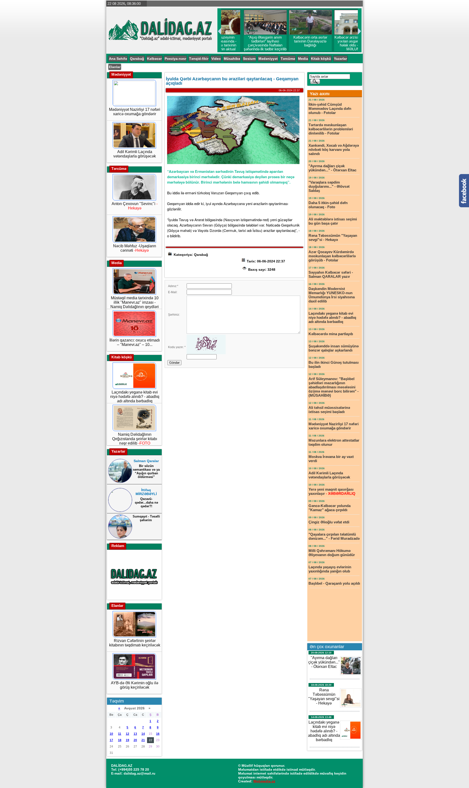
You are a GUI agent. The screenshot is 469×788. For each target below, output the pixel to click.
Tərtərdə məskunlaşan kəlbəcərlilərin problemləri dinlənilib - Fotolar (331, 129)
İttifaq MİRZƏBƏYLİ (146, 492)
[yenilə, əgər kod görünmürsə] (206, 353)
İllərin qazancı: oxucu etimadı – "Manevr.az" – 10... (134, 342)
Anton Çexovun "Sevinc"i (135, 206)
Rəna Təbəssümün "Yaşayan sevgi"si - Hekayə (333, 237)
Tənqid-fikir (198, 59)
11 (119, 734)
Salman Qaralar (146, 461)
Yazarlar (340, 59)
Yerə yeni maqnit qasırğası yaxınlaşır (332, 491)
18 (119, 740)
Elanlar (114, 67)
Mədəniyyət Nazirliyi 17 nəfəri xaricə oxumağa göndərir (134, 111)
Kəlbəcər (154, 59)
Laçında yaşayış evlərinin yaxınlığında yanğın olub (330, 569)
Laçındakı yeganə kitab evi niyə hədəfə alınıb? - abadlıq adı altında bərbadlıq (134, 396)
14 (143, 734)
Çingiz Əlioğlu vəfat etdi (329, 522)
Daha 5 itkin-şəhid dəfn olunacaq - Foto (328, 205)
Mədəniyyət (268, 59)
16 (158, 734)
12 (127, 734)
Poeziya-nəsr (175, 59)
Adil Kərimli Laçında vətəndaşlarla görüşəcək (134, 154)
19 (127, 740)
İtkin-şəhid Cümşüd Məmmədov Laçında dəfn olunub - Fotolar (330, 108)
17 (111, 740)
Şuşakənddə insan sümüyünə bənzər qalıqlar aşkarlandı (334, 348)
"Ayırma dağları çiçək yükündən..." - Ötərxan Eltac (332, 168)
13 (135, 734)
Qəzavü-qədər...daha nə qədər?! (146, 502)
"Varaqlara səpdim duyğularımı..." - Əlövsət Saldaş (329, 186)
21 (143, 740)
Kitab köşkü (321, 59)
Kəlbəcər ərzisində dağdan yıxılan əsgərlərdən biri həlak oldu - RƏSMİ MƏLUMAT (334, 43)
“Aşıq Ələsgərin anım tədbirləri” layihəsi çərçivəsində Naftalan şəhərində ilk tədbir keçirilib (243, 45)
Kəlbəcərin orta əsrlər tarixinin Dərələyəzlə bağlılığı (289, 41)
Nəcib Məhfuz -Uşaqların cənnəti (134, 248)
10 (111, 734)
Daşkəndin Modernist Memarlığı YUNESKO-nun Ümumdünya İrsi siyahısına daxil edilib (332, 295)
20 (135, 740)
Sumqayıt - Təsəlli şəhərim (146, 518)
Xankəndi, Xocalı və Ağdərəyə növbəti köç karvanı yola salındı (334, 149)
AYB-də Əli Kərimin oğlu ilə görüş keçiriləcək (134, 685)
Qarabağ (137, 59)
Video (216, 59)
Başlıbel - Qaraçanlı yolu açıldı (334, 583)
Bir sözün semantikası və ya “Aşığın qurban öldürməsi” (146, 471)
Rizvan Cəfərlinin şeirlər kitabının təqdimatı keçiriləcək (134, 643)
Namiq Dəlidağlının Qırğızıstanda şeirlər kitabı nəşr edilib (134, 438)
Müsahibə (232, 59)
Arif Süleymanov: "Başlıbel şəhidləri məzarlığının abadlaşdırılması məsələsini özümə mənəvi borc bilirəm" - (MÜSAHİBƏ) (334, 387)
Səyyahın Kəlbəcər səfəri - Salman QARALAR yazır (331, 274)
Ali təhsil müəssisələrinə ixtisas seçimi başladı (329, 409)
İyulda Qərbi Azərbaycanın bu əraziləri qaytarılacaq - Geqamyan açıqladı (232, 81)
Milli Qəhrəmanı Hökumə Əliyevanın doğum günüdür (332, 553)
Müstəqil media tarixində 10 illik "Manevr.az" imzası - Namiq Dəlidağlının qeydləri (134, 302)
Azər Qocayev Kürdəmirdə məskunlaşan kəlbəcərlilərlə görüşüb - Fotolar (332, 256)
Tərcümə (288, 59)
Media (303, 59)
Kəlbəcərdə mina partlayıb (331, 334)
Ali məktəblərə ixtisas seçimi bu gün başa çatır (333, 221)
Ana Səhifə (118, 59)
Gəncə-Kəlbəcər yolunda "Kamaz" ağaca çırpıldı (330, 508)
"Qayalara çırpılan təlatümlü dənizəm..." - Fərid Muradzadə (334, 536)
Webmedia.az (264, 781)
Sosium (249, 59)
